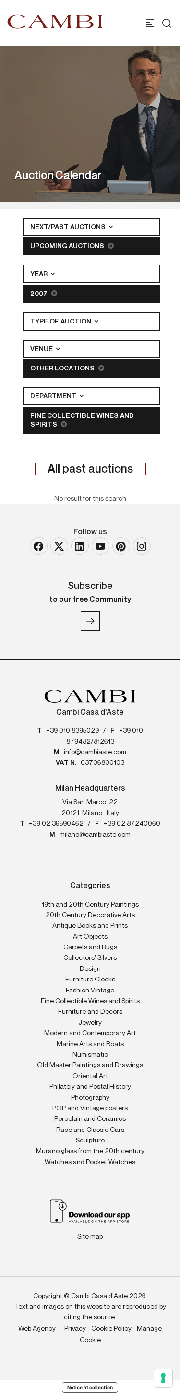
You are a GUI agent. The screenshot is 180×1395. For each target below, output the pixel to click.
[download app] (90, 1211)
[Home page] (55, 21)
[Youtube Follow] (100, 546)
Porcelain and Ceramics (90, 1119)
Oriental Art (90, 1076)
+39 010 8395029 (72, 730)
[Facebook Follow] (39, 546)
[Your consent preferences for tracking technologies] (163, 1378)
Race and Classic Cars (90, 1130)
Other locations (63, 368)
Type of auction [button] (61, 321)
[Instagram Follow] (142, 546)
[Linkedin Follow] (80, 546)
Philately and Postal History (90, 1087)
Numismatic (90, 1054)
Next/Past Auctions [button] (68, 227)
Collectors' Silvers (90, 958)
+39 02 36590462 (56, 823)
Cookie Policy (111, 1329)
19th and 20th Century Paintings (90, 904)
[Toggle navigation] (150, 23)
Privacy (75, 1329)
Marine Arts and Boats (90, 1044)
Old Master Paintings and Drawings (90, 1065)
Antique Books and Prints (90, 925)
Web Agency (37, 1329)
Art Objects (90, 937)
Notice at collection (90, 1387)
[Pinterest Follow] (121, 546)
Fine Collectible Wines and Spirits (82, 420)
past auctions (90, 469)
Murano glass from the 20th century (90, 1151)
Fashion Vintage (90, 990)
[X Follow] (59, 546)
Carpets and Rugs (90, 947)
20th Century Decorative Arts (90, 915)
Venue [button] (42, 349)
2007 (39, 293)
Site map (90, 1237)
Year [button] (39, 274)
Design (90, 969)
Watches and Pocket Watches (90, 1162)
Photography (90, 1098)
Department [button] (54, 396)
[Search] (164, 23)
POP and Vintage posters (90, 1108)
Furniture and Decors (90, 1011)
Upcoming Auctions (68, 246)
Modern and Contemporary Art (90, 1033)
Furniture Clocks (90, 979)
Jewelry (90, 1022)
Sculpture (90, 1140)
